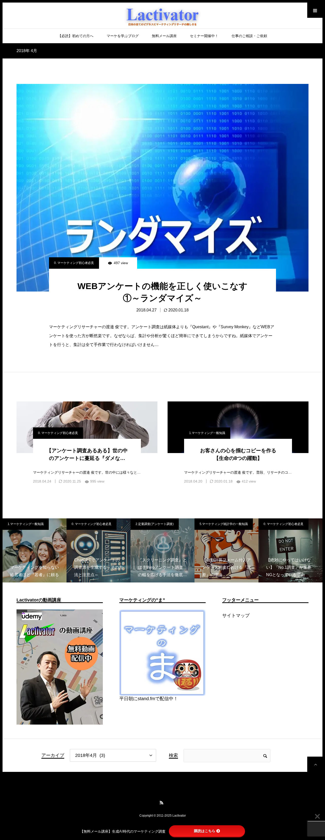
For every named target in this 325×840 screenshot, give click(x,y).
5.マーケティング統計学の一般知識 (165, 524)
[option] (40, 550)
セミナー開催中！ (204, 36)
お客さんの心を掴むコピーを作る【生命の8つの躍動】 (238, 454)
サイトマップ (236, 615)
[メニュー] (314, 10)
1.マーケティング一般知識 (207, 433)
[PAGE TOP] (314, 764)
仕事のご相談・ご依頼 (249, 36)
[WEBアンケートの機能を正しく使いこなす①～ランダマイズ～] (162, 188)
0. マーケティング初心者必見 (74, 263)
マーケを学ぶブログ (123, 36)
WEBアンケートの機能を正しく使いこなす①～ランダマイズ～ (162, 292)
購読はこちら (204, 831)
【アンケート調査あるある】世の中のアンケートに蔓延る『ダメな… (87, 454)
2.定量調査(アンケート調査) (96, 524)
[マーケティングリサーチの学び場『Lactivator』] (162, 17)
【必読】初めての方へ (75, 36)
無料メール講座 (164, 36)
